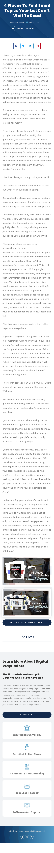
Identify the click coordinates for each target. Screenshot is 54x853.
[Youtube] (32, 837)
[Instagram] (27, 837)
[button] (12, 28)
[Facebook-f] (22, 837)
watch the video (25, 28)
